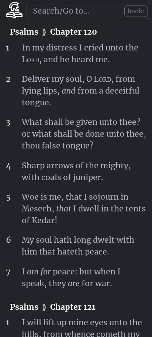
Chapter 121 (73, 307)
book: (136, 11)
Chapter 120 (73, 32)
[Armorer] (14, 12)
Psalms (24, 32)
